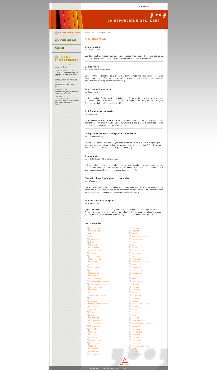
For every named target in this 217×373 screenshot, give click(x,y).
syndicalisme (137, 332)
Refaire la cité (91, 155)
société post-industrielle (142, 323)
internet (135, 242)
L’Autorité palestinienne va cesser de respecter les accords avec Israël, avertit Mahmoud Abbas (67, 101)
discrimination (96, 287)
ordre (134, 278)
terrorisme (136, 343)
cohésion (93, 253)
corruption (94, 262)
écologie (93, 301)
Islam (134, 245)
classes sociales (97, 250)
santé (134, 315)
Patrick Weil (92, 114)
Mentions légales (99, 368)
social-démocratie (139, 321)
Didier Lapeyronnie (110, 159)
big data (93, 236)
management (137, 259)
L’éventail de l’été (61, 67)
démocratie (94, 273)
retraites (136, 312)
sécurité (135, 318)
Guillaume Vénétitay (95, 137)
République (136, 306)
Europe (93, 332)
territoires (136, 340)
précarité (136, 292)
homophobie (94, 349)
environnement (96, 321)
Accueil (87, 32)
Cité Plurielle (92, 181)
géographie (94, 343)
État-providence (96, 326)
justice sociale (138, 250)
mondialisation (137, 273)
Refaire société (92, 66)
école (92, 298)
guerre (93, 346)
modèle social (137, 270)
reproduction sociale (141, 304)
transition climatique (140, 346)
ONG (134, 276)
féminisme (94, 335)
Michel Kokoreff (94, 159)
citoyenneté (95, 248)
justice (135, 248)
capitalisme (94, 239)
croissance (94, 267)
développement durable (99, 281)
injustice (135, 231)
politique (135, 287)
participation (137, 281)
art (91, 234)
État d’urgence (96, 323)
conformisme (95, 256)
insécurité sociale (139, 236)
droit (92, 292)
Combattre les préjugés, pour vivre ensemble (107, 178)
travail (134, 349)
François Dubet (94, 50)
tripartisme (136, 351)
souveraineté (137, 329)
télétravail (136, 335)
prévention (136, 295)
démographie (95, 276)
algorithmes (95, 231)
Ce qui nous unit (93, 46)
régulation (136, 298)
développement (96, 278)
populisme (136, 290)
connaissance (95, 259)
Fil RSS (123, 368)
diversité (93, 290)
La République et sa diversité (99, 111)
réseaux (135, 309)
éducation (94, 306)
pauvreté (135, 284)
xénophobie (136, 354)
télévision (136, 337)
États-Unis (94, 329)
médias (134, 264)
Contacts (113, 368)
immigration (94, 351)
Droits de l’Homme (98, 295)
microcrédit (137, 267)
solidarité (136, 326)
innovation (136, 234)
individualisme (95, 354)
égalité (93, 309)
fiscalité (93, 337)
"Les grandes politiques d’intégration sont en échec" (111, 133)
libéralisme (136, 253)
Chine (92, 242)
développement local (98, 284)
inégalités (136, 228)
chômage (93, 245)
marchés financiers (140, 262)
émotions (93, 315)
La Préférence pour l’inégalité (100, 200)
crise (92, 264)
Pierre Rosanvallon (102, 70)
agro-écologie (96, 228)
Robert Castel (93, 92)
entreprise (94, 318)
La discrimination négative (98, 89)
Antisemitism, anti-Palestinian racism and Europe (66, 92)
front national (96, 340)
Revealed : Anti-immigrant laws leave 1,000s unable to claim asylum (67, 74)
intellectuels (137, 239)
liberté (134, 256)
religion (135, 301)
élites (92, 312)
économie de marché (98, 304)
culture (93, 270)
